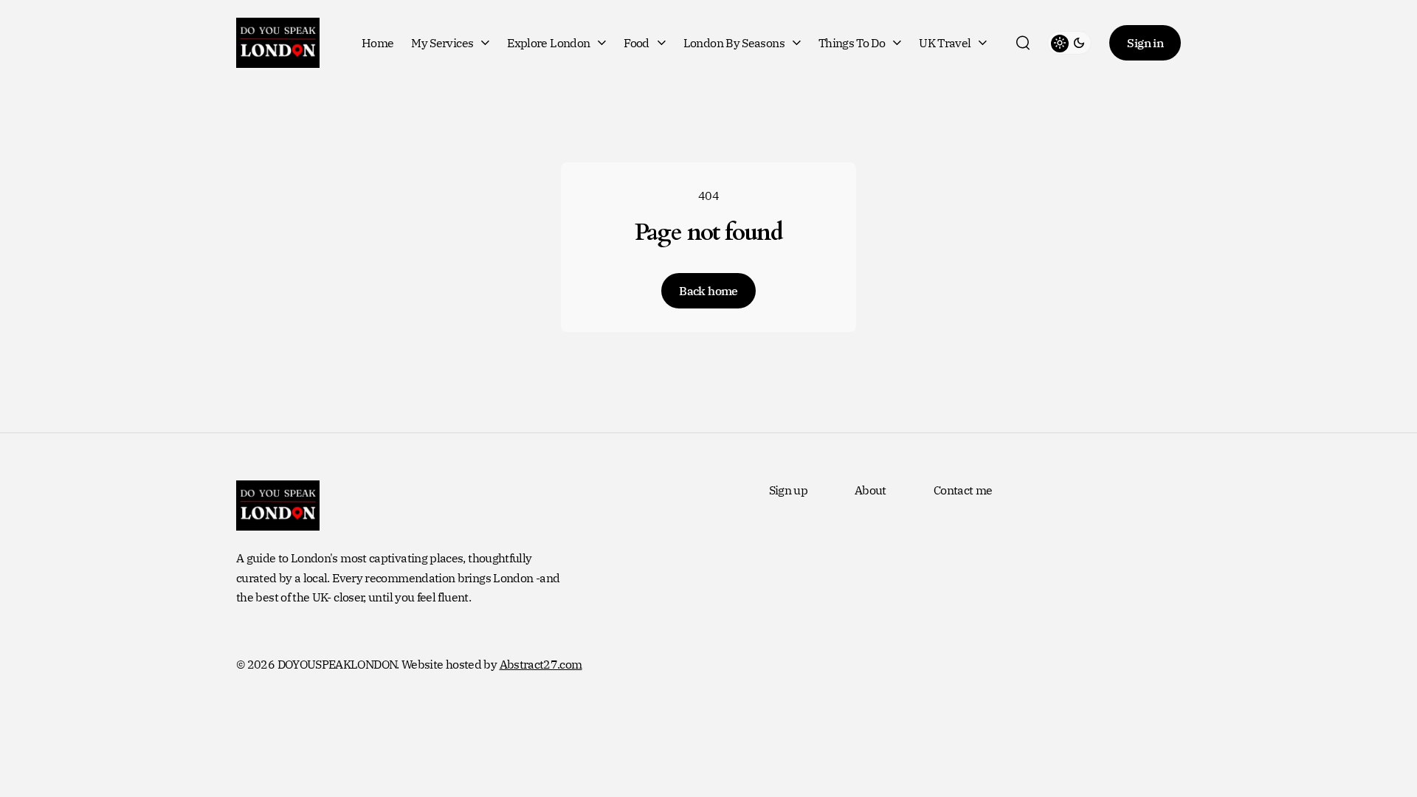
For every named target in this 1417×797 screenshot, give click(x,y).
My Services (442, 42)
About (870, 490)
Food (636, 42)
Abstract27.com (541, 664)
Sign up (788, 490)
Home (377, 42)
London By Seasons (734, 42)
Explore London (548, 42)
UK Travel (944, 42)
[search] (1023, 42)
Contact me (963, 490)
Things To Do (851, 42)
